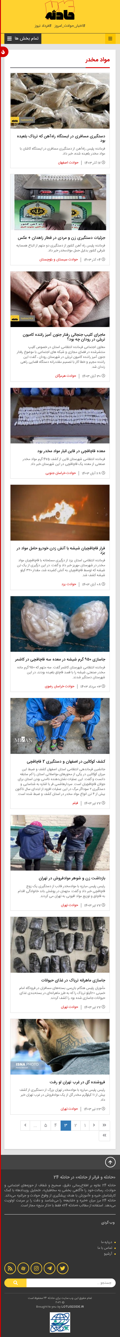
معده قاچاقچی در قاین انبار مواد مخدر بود (71, 451)
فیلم (75, 803)
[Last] (104, 1136)
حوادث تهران (69, 905)
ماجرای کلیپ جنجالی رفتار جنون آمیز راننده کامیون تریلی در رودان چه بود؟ (64, 337)
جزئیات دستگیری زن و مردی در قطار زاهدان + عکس (61, 238)
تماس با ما (105, 1248)
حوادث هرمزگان (65, 376)
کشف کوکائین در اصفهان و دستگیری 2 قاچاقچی (66, 761)
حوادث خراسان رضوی (59, 686)
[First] (104, 1126)
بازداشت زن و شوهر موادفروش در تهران (72, 878)
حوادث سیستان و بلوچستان (58, 259)
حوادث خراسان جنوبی (60, 473)
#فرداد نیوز (43, 26)
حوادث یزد (68, 584)
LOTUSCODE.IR (72, 1307)
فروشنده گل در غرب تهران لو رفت (77, 1082)
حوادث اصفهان (68, 163)
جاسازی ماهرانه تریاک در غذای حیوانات (73, 980)
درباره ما (106, 1242)
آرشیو (108, 1254)
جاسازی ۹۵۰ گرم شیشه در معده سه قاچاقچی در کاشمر (60, 659)
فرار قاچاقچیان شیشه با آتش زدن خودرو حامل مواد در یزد (61, 550)
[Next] (25, 1126)
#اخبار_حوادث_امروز (69, 26)
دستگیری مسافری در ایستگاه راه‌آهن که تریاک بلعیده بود (61, 138)
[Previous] (94, 1126)
